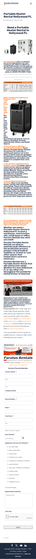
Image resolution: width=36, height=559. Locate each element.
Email (7, 407)
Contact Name (11, 372)
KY (29, 362)
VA (23, 365)
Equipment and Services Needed (17, 443)
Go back (6, 538)
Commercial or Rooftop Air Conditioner (19, 461)
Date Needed (9, 434)
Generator (12, 478)
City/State (9, 416)
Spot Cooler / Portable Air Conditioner (19, 468)
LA (31, 362)
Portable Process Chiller (15, 457)
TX (21, 365)
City (6, 423)
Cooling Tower (13, 454)
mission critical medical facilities (16, 251)
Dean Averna (9, 20)
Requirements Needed (12, 491)
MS (10, 365)
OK (15, 365)
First (6, 379)
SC (17, 365)
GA (27, 362)
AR (23, 362)
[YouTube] (21, 545)
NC (12, 365)
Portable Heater (13, 471)
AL (21, 362)
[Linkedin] (25, 545)
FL (25, 362)
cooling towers (12, 321)
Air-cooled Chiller (13, 447)
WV (26, 365)
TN (19, 365)
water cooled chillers (23, 319)
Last (6, 386)
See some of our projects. (15, 328)
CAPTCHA (8, 511)
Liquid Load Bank (13, 464)
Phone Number (11, 399)
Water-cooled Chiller (14, 450)
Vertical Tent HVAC (14, 475)
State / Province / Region (12, 430)
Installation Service (14, 482)
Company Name (10, 391)
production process (18, 248)
